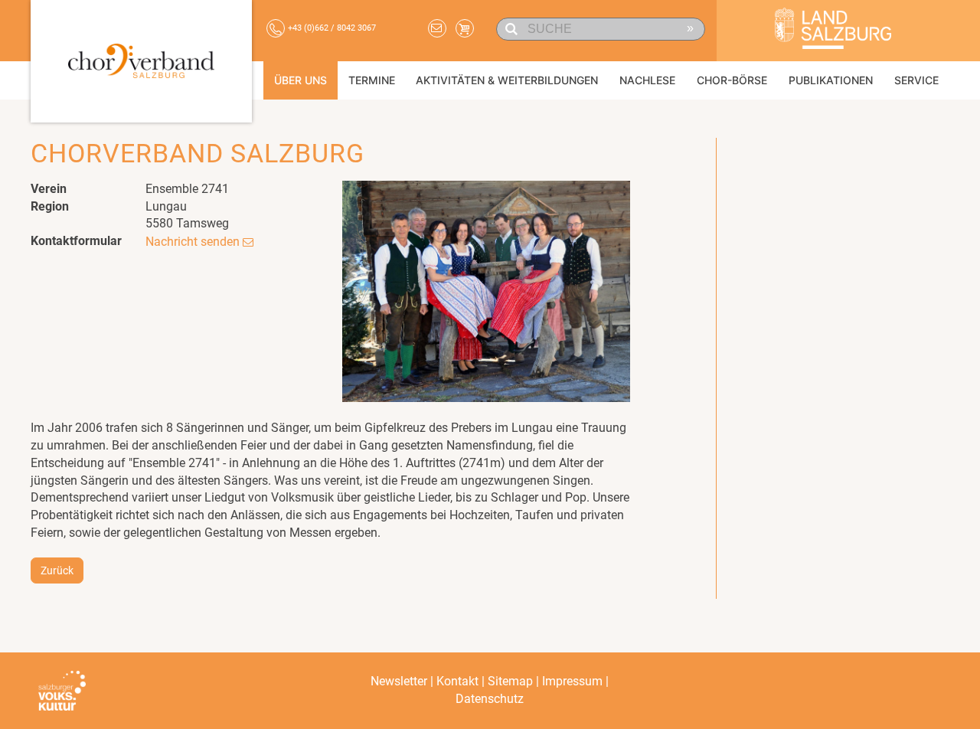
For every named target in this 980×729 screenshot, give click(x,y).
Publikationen (831, 80)
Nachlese (647, 80)
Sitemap (510, 681)
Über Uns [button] (300, 80)
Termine (371, 80)
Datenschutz (490, 698)
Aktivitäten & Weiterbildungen (507, 80)
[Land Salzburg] (833, 30)
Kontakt (457, 681)
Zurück (57, 570)
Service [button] (916, 80)
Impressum (572, 681)
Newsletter (399, 681)
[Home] (141, 61)
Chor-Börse (732, 80)
